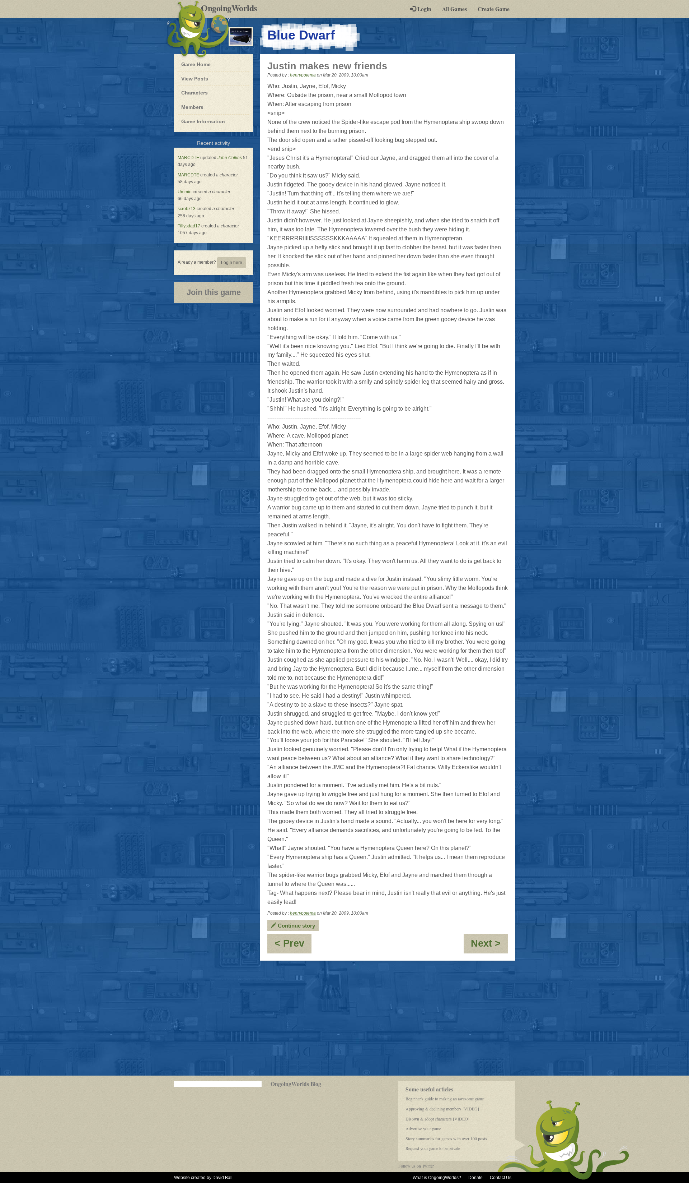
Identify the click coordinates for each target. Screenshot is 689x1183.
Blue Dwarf (301, 35)
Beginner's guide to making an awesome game (445, 1098)
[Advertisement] (344, 1018)
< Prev (293, 946)
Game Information (203, 121)
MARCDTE (188, 157)
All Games (454, 9)
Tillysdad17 (189, 225)
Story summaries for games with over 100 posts (446, 1138)
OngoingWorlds (231, 8)
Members (192, 107)
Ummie (185, 191)
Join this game (214, 292)
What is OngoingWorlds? (437, 1177)
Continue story (295, 926)
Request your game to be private (433, 1148)
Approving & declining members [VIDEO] (442, 1109)
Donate (475, 1177)
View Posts (194, 79)
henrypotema (303, 75)
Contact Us (500, 1177)
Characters (194, 92)
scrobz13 (187, 208)
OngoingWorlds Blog (296, 1084)
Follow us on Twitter (416, 1166)
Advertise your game (423, 1128)
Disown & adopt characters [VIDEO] (437, 1119)
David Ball (222, 1177)
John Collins (229, 157)
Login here (231, 262)
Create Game (494, 9)
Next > (489, 946)
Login (423, 9)
